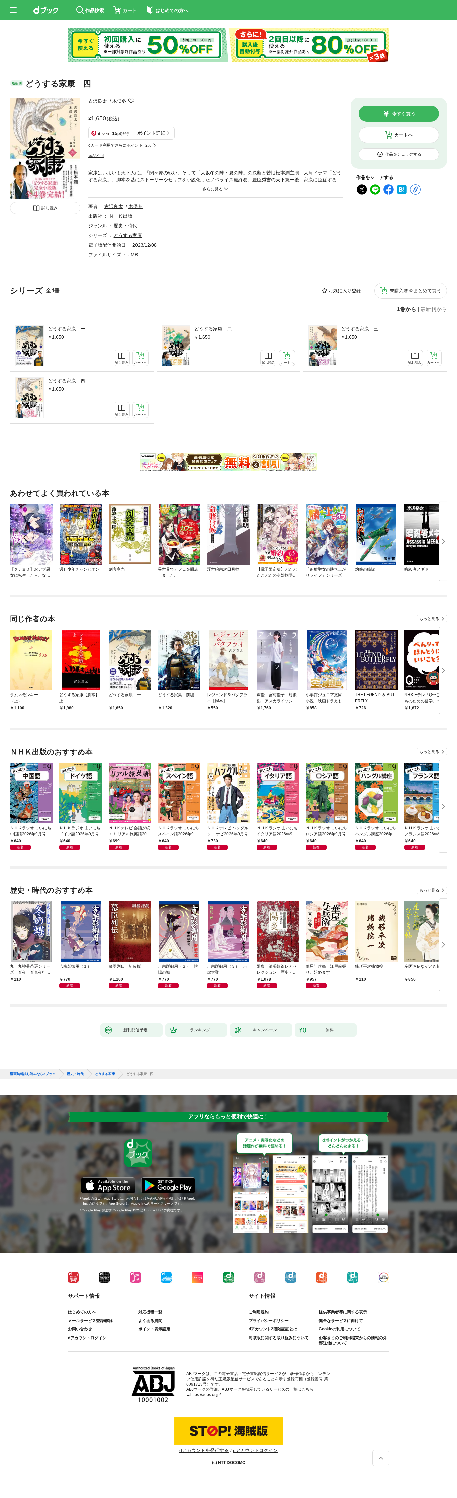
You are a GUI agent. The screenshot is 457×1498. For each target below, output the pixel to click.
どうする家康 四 (66, 380)
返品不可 (96, 155)
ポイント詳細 (151, 133)
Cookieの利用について (339, 1329)
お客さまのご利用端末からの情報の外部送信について (353, 1340)
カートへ (403, 135)
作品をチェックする (403, 154)
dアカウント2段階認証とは (273, 1329)
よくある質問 (150, 1320)
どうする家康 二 (213, 328)
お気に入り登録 (344, 290)
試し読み (49, 208)
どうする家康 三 (359, 328)
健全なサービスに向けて (341, 1320)
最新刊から (433, 309)
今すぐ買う (404, 113)
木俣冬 (119, 101)
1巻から (406, 309)
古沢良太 (97, 101)
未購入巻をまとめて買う (415, 290)
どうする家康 (128, 235)
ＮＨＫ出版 (120, 216)
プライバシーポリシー (269, 1320)
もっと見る (429, 618)
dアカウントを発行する (204, 1450)
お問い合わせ (80, 1329)
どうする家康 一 (66, 328)
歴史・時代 (125, 225)
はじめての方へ (82, 1312)
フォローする (131, 101)
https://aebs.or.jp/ (205, 1394)
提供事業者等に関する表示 (343, 1312)
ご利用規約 (259, 1312)
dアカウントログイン (87, 1337)
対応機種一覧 (150, 1312)
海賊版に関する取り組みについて (279, 1337)
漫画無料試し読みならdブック (33, 1074)
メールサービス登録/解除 (90, 1320)
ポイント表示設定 (154, 1329)
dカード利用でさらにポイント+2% (119, 145)
